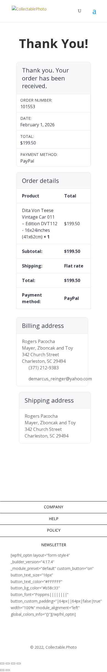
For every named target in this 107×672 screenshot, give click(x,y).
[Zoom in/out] (2, 663)
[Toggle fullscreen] (7, 663)
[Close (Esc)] (18, 663)
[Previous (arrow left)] (2, 670)
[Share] (13, 663)
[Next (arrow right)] (7, 670)
